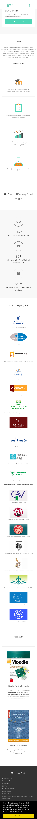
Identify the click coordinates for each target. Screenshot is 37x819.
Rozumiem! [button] (18, 816)
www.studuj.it (20, 22)
